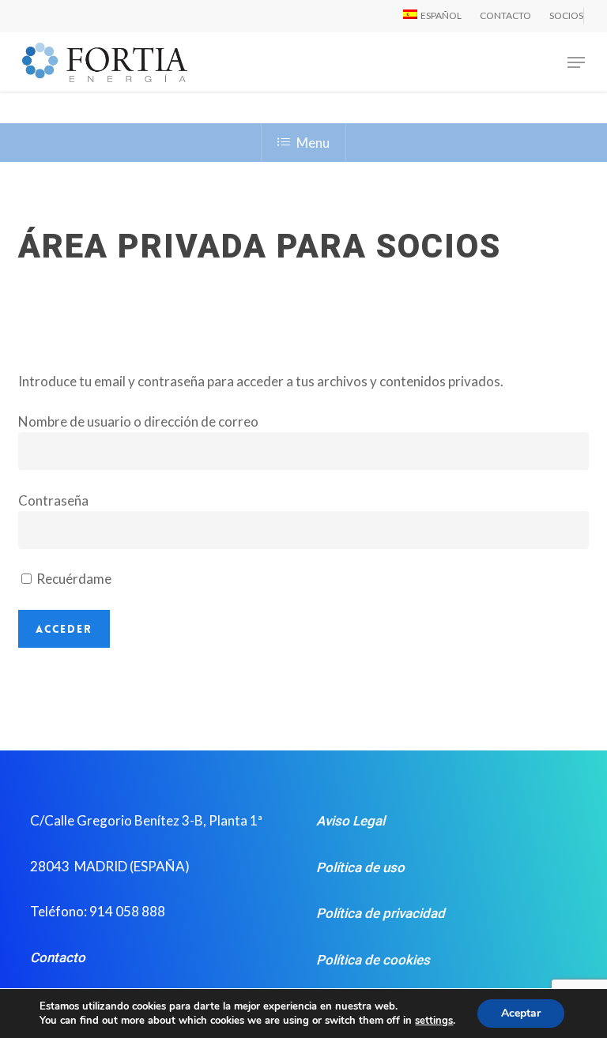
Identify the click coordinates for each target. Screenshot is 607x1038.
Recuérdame (72, 578)
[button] (576, 62)
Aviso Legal (350, 821)
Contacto (57, 957)
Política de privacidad (380, 913)
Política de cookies (373, 960)
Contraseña (53, 500)
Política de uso (360, 867)
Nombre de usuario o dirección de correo (138, 421)
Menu (313, 142)
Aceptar (521, 1013)
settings (434, 1021)
